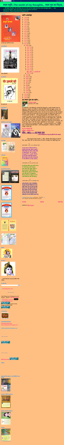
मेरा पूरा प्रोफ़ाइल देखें (27, 128)
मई (26, 85)
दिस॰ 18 (29, 61)
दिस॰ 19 (29, 59)
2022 (25, 24)
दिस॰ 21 (29, 57)
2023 (25, 22)
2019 (25, 29)
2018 (25, 31)
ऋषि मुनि (26, 198)
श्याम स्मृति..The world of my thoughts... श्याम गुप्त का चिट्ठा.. (33, 4)
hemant (40, 198)
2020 (25, 28)
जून (27, 83)
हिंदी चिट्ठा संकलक (14, 297)
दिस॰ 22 (29, 56)
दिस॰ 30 (29, 49)
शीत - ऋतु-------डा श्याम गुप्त (33, 71)
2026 (25, 17)
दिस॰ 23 (29, 54)
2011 (25, 43)
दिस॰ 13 (29, 63)
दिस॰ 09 (29, 64)
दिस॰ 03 (29, 69)
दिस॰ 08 (29, 66)
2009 (25, 96)
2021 (25, 26)
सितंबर (27, 78)
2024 (25, 21)
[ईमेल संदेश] (44, 197)
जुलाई (27, 82)
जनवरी (27, 92)
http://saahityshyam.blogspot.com (9, 325)
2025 (25, 19)
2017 (25, 33)
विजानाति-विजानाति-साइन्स (6, 323)
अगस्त (27, 80)
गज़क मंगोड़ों (30, 198)
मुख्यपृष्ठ (42, 201)
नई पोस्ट (24, 201)
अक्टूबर (27, 76)
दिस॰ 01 (29, 73)
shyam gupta (32, 102)
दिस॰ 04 (29, 68)
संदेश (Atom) (31, 205)
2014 (25, 38)
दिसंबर (27, 45)
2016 (25, 35)
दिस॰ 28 (29, 50)
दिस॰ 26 (29, 52)
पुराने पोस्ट (60, 201)
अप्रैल (27, 87)
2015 (25, 36)
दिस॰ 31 (29, 47)
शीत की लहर (35, 198)
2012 (25, 42)
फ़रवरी (27, 90)
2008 (25, 97)
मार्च (27, 89)
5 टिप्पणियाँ (41, 197)
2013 (25, 40)
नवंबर (27, 75)
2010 (25, 94)
